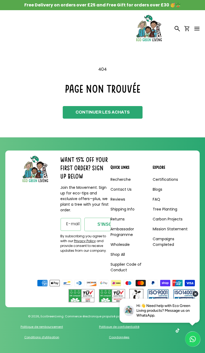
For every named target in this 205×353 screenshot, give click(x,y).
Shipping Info (123, 209)
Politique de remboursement (42, 327)
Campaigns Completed (163, 241)
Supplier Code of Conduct (126, 267)
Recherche (121, 179)
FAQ (156, 199)
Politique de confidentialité (119, 327)
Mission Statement (170, 229)
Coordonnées (119, 337)
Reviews (118, 199)
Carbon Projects (168, 219)
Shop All (118, 254)
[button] (197, 28)
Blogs (157, 189)
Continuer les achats (103, 112)
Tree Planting (165, 209)
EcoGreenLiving (52, 316)
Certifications (165, 179)
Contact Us (121, 189)
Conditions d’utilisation (41, 337)
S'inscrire (104, 224)
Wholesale (120, 244)
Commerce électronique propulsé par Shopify (99, 316)
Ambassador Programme (122, 231)
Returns (118, 219)
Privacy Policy (85, 241)
